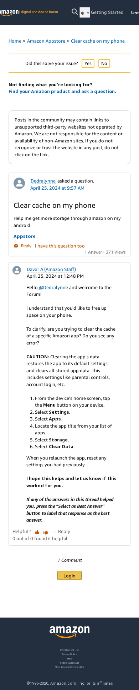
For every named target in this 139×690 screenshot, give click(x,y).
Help (69, 658)
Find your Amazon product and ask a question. (62, 91)
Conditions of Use (69, 650)
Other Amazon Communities (69, 667)
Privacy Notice (69, 654)
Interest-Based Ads (69, 663)
